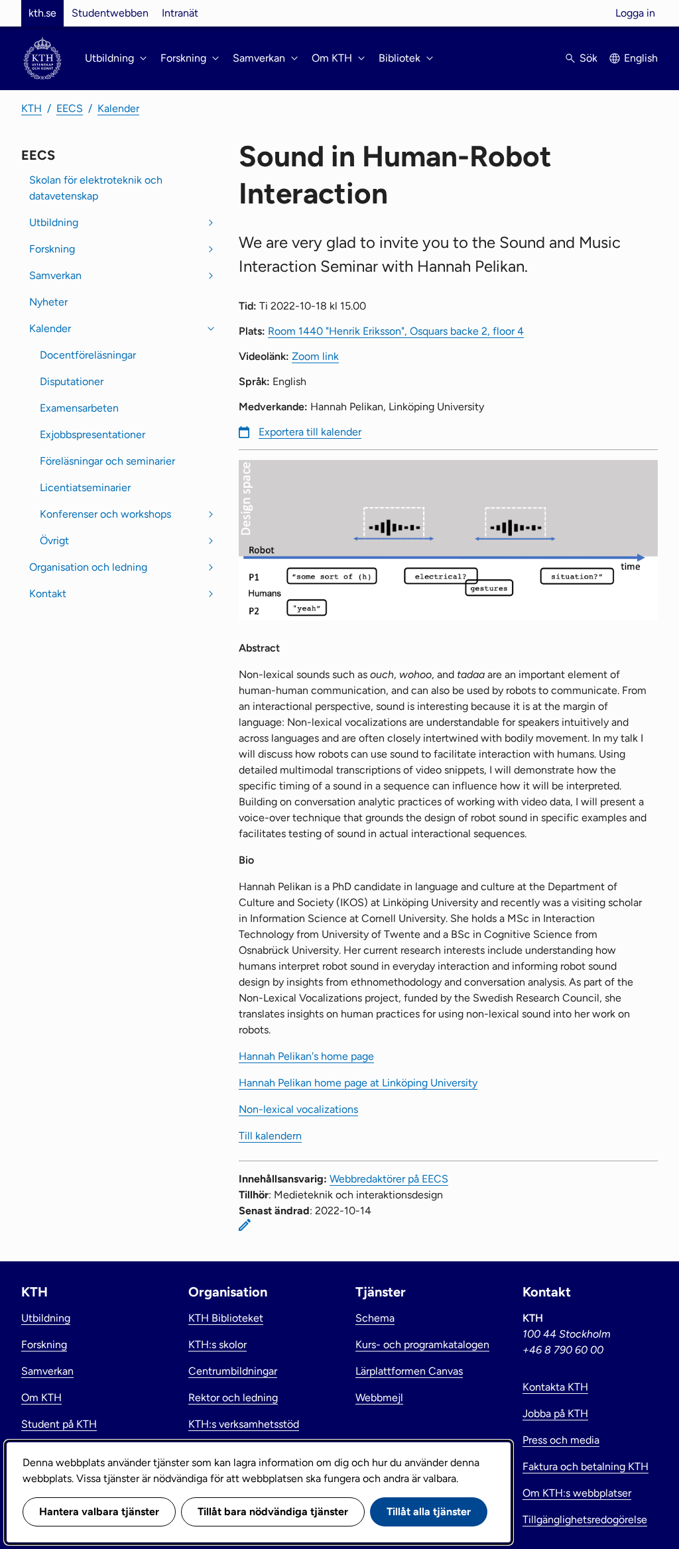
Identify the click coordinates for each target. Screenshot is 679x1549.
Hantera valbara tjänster (99, 1511)
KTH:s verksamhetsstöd (243, 1424)
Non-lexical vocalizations (298, 1109)
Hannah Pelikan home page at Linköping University (358, 1082)
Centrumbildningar (232, 1371)
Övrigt (54, 540)
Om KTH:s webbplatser (577, 1493)
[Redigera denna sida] (245, 1225)
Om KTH (41, 1397)
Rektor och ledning (233, 1397)
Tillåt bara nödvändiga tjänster (273, 1511)
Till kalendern (270, 1135)
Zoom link (315, 356)
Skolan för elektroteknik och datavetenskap (95, 188)
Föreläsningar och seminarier (107, 461)
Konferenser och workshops (105, 514)
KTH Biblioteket (225, 1318)
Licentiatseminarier (85, 487)
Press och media (561, 1440)
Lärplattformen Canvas (409, 1371)
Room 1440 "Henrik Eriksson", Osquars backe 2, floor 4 (396, 331)
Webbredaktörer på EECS (389, 1179)
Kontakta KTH (555, 1387)
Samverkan (55, 275)
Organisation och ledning (88, 567)
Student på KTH (59, 1424)
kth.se (42, 13)
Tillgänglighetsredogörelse (585, 1519)
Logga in (635, 13)
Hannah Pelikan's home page (306, 1056)
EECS (69, 108)
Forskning (52, 249)
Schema (375, 1318)
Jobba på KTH (555, 1413)
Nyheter (48, 302)
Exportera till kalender (310, 432)
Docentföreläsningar (88, 355)
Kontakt (47, 593)
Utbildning (53, 222)
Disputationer (71, 381)
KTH (31, 108)
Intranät (180, 13)
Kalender (118, 108)
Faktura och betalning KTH (585, 1466)
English (641, 58)
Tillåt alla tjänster (429, 1511)
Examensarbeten (79, 408)
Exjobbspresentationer (92, 434)
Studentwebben (110, 13)
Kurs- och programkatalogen (422, 1344)
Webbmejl (379, 1397)
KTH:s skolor (217, 1344)
